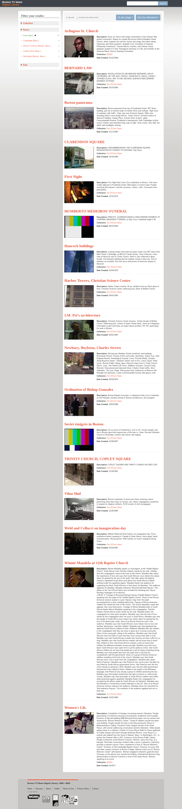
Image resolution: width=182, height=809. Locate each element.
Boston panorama (78, 102)
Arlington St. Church (81, 31)
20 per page (124, 17)
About (48, 789)
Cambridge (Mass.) (31, 41)
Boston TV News (12, 3)
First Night (73, 177)
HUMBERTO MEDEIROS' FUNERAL (95, 211)
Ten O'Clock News (114, 84)
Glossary (39, 789)
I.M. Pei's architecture (82, 315)
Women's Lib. (75, 708)
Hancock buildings (79, 246)
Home (29, 789)
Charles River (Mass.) (32, 51)
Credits (57, 789)
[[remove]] (35, 35)
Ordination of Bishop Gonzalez (88, 389)
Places (26, 29)
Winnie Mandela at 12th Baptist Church (96, 563)
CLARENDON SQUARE (84, 142)
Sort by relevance (147, 17)
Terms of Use (68, 789)
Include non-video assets (88, 17)
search (163, 3)
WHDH (109, 54)
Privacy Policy (83, 789)
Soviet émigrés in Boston (83, 424)
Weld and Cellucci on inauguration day (95, 528)
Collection (28, 23)
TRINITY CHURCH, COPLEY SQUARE (97, 459)
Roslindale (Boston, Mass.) (34, 56)
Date (25, 65)
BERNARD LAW (78, 68)
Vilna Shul (72, 494)
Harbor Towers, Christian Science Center (97, 281)
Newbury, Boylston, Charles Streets (92, 348)
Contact (95, 789)
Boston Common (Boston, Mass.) (37, 46)
